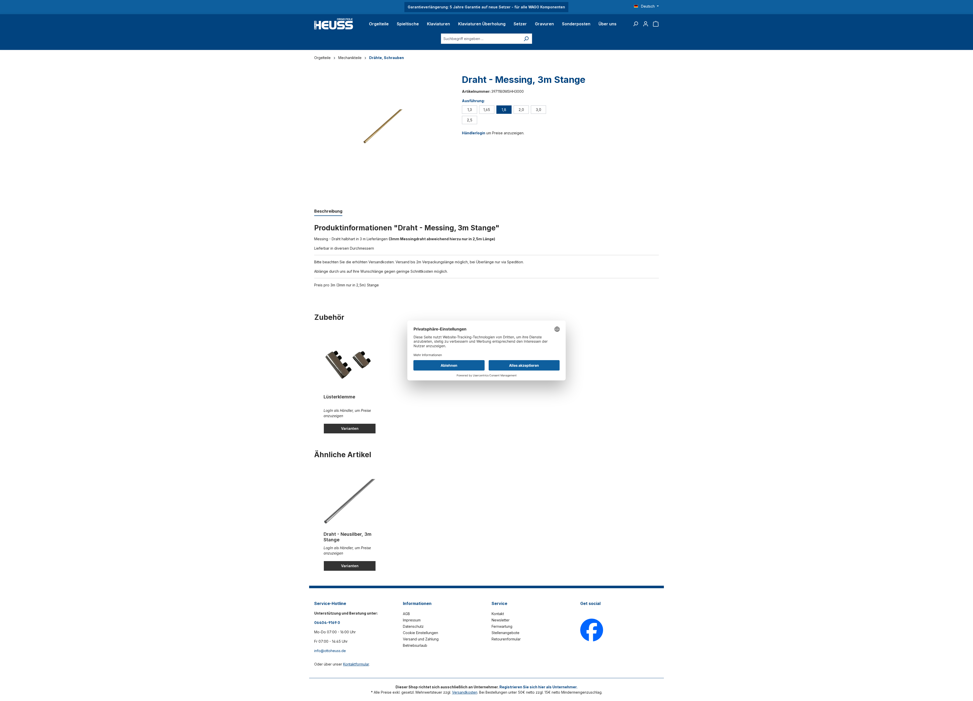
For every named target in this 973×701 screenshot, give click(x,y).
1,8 (504, 109)
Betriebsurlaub (415, 645)
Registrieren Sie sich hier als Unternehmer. (538, 687)
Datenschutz (413, 626)
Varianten (350, 428)
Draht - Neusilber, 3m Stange (347, 536)
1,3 (469, 109)
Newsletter (501, 620)
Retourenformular (506, 639)
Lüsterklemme (339, 396)
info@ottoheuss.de (330, 651)
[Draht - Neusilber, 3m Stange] (350, 502)
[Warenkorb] (656, 23)
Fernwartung (502, 626)
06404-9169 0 (327, 622)
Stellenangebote (505, 633)
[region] (383, 136)
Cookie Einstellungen (420, 633)
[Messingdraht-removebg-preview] (383, 127)
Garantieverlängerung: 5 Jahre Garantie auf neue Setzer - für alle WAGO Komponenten (486, 7)
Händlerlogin (473, 133)
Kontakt (498, 614)
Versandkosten (464, 692)
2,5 (469, 120)
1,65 (486, 109)
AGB (406, 614)
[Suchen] (635, 23)
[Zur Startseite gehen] (333, 23)
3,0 (538, 109)
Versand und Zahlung (421, 639)
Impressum (412, 620)
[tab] (328, 211)
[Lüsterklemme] (350, 365)
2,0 (521, 109)
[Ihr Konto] (646, 23)
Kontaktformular (356, 664)
